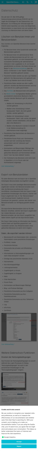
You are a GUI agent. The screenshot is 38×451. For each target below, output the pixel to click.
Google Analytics (9, 437)
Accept (19, 442)
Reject (19, 446)
